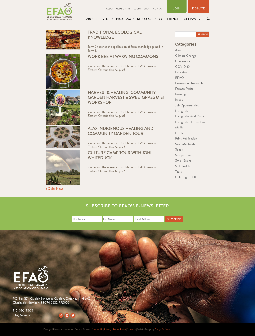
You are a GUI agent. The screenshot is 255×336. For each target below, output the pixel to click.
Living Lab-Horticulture (190, 122)
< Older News (54, 188)
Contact (158, 9)
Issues (179, 99)
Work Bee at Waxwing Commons (123, 56)
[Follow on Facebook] (61, 315)
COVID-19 (182, 66)
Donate (198, 9)
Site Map (131, 329)
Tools (178, 171)
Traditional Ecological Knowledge (115, 34)
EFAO (179, 77)
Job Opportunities (187, 105)
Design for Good (162, 329)
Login (137, 9)
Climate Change (185, 55)
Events (106, 19)
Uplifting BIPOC (186, 177)
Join (176, 9)
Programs (124, 19)
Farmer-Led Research (189, 83)
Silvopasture (183, 155)
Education (181, 72)
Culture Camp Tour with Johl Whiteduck (120, 155)
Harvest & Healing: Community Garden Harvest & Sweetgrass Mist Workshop (126, 97)
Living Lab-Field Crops (189, 116)
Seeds (179, 149)
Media (109, 9)
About (91, 19)
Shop (147, 9)
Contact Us (97, 329)
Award (179, 50)
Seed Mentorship (186, 144)
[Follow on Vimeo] (72, 315)
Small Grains (183, 160)
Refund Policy (119, 329)
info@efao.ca (22, 315)
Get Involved (194, 19)
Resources (145, 19)
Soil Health (182, 166)
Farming (180, 94)
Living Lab (181, 111)
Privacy (107, 329)
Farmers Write (184, 88)
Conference (169, 19)
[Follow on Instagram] (66, 315)
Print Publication (186, 138)
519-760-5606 (23, 310)
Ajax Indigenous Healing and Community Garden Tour (120, 131)
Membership (123, 9)
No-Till (179, 133)
